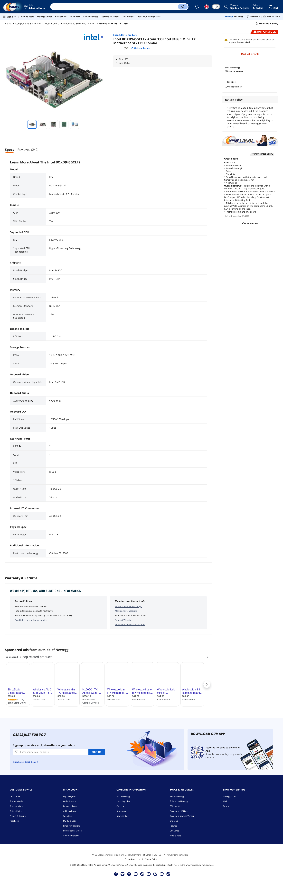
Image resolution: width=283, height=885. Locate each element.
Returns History (70, 806)
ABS (225, 801)
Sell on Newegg (177, 796)
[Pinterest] (142, 873)
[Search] (183, 6)
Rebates (173, 825)
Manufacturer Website (126, 610)
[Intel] (94, 37)
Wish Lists (67, 816)
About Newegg (123, 796)
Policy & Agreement (134, 859)
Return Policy (16, 811)
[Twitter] (122, 873)
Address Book (69, 811)
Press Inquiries (123, 801)
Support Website (123, 620)
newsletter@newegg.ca (177, 855)
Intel (92, 23)
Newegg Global (230, 796)
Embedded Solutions (74, 23)
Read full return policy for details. (31, 620)
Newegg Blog (122, 816)
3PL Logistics (175, 806)
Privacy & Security (18, 816)
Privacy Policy (150, 859)
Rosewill (226, 806)
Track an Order (17, 801)
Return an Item (16, 806)
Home (8, 23)
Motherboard (52, 23)
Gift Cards (174, 830)
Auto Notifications (71, 835)
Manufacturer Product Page (128, 606)
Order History (69, 801)
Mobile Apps (175, 835)
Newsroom (121, 811)
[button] (35, 6)
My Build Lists (69, 820)
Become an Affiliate (179, 811)
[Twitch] (155, 873)
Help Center (15, 796)
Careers (120, 806)
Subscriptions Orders (72, 830)
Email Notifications (71, 825)
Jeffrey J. (228, 216)
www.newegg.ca (193, 865)
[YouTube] (148, 873)
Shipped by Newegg (179, 801)
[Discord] (162, 873)
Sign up (96, 751)
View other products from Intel (130, 624)
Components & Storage (28, 23)
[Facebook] (116, 873)
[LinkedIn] (135, 873)
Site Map (174, 820)
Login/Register (69, 796)
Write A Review (251, 223)
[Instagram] (129, 873)
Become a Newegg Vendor (182, 816)
